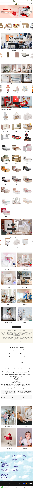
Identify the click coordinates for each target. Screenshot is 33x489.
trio (16, 184)
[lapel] (16, 147)
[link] (8, 392)
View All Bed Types (16, 31)
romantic (16, 195)
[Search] (3, 3)
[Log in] (29, 3)
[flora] (27, 200)
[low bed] (17, 25)
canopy (16, 92)
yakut (6, 216)
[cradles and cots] (6, 116)
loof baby (16, 131)
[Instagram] (4, 478)
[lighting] (8, 88)
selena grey (6, 205)
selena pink (27, 195)
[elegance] (6, 190)
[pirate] (27, 137)
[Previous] (1, 26)
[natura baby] (16, 116)
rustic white (16, 205)
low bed (16, 29)
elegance (5, 195)
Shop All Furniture (16, 60)
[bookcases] (8, 55)
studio (16, 163)
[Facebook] (2, 478)
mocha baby (27, 131)
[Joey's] (8, 296)
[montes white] (27, 147)
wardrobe (16, 59)
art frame (7, 245)
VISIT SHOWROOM (8, 426)
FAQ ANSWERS (24, 448)
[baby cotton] (27, 116)
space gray (6, 152)
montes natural (5, 163)
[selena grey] (6, 200)
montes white (27, 152)
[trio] (16, 179)
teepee (25, 92)
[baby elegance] (6, 126)
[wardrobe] (17, 55)
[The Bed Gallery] (8, 314)
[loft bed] (25, 25)
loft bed (25, 29)
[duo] (27, 179)
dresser (25, 245)
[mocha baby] (27, 126)
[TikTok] (7, 478)
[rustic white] (16, 200)
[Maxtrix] (8, 260)
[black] (6, 179)
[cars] (16, 137)
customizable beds (8, 29)
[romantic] (16, 190)
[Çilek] (24, 260)
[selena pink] (27, 190)
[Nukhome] (24, 278)
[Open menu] (1, 3)
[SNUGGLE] (24, 296)
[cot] (17, 241)
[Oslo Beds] (8, 278)
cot (16, 245)
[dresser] (25, 241)
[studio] (16, 158)
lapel (16, 152)
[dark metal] (27, 169)
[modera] (16, 169)
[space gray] (6, 147)
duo (27, 184)
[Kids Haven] (8, 415)
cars (16, 142)
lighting (8, 92)
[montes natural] (6, 158)
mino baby (6, 142)
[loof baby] (16, 126)
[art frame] (8, 241)
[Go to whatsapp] (2, 487)
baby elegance (5, 131)
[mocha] (6, 169)
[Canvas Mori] (24, 314)
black (6, 184)
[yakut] (6, 211)
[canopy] (17, 88)
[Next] (32, 26)
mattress (25, 59)
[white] (27, 158)
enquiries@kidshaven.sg (5, 465)
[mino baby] (6, 137)
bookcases (8, 59)
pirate (27, 142)
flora (27, 205)
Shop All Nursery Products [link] (16, 247)
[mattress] (25, 55)
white (27, 163)
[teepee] (25, 88)
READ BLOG (25, 426)
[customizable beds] (8, 25)
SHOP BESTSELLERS (8, 448)
